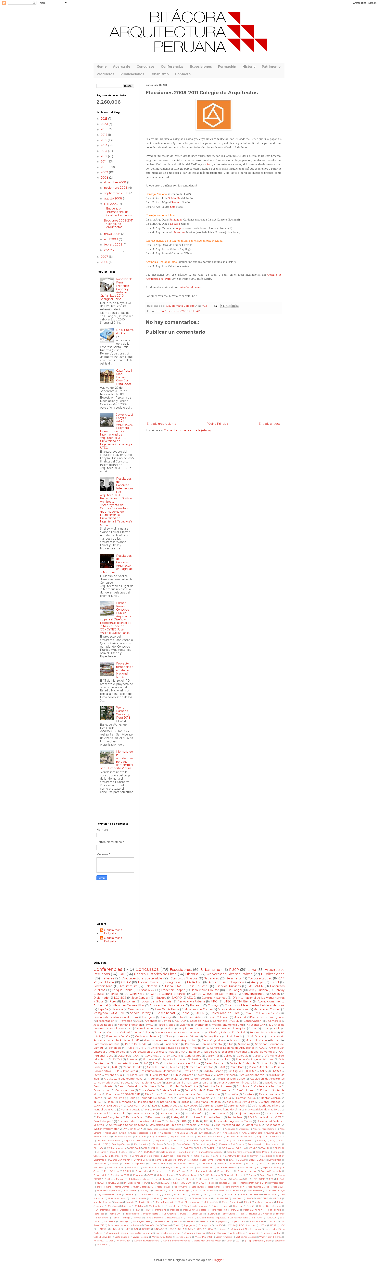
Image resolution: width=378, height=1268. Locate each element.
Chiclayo (213, 1005)
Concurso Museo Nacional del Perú (116, 1017)
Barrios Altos (141, 1144)
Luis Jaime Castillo (173, 1198)
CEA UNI (265, 1148)
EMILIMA (98, 1167)
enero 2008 (112, 250)
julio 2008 (111, 204)
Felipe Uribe (141, 1171)
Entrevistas (150, 1059)
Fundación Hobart (219, 1059)
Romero (176, 202)
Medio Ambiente (177, 1109)
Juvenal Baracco (270, 1101)
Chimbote (243, 1086)
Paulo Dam (237, 1067)
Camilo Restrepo (187, 1082)
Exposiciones (201, 66)
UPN (206, 1121)
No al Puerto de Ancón (125, 331)
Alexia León (111, 1132)
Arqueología (117, 1051)
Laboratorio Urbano (249, 1194)
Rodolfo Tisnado (213, 1071)
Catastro (277, 1152)
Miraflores (113, 1206)
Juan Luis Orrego (275, 1190)
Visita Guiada (122, 1237)
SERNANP (257, 1217)
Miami (247, 1202)
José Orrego (255, 1036)
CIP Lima (101, 1152)
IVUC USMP (186, 1182)
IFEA (271, 1179)
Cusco (257, 1055)
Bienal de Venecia (263, 1051)
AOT (218, 1129)
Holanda (190, 1179)
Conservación (252, 1020)
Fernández (176, 219)
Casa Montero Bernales (240, 1152)
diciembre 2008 (115, 182)
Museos (160, 997)
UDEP (200, 1013)
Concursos (146, 66)
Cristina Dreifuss (170, 1090)
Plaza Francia (273, 1209)
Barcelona (211, 1051)
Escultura (248, 1094)
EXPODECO (133, 1167)
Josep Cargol (214, 1186)
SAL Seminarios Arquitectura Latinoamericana (222, 1217)
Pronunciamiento (211, 1044)
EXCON (117, 1059)
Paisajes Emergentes (246, 1113)
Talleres (107, 978)
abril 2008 (111, 239)
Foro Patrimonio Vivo (201, 1171)
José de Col (159, 1190)
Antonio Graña (274, 1132)
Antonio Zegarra (123, 1136)
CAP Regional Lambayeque (165, 1148)
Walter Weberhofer (106, 1128)
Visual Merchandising (227, 1124)
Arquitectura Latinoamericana (123, 1078)
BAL (250, 1140)
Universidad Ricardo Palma (230, 974)
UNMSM (276, 1071)
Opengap (238, 1206)
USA (210, 1229)
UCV (282, 1225)
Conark (217, 1155)
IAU (247, 1179)
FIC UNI (127, 1171)
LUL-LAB (215, 1194)
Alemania (204, 1074)
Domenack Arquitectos (229, 1163)
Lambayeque (170, 1105)
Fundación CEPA (120, 1175)
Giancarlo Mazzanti (234, 1175)
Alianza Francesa (225, 1074)
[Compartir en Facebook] (233, 306)
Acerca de (121, 66)
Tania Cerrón (152, 1225)
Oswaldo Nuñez (194, 1113)
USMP (97, 1074)
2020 (105, 124)
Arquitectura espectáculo (137, 1140)
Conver (254, 1155)
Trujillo (130, 1047)
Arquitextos (161, 1140)
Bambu (166, 1020)
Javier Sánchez (215, 1063)
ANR (175, 1074)
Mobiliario (140, 1206)
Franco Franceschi (271, 1171)
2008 (105, 177)
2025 (104, 118)
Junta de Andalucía (242, 1063)
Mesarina (179, 232)
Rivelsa (138, 1217)
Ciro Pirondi (183, 1155)
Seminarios (234, 978)
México (276, 1040)
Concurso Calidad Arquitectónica (128, 1032)
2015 (104, 140)
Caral (177, 1055)
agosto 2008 (113, 198)
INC (146, 1063)
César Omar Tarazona (213, 1159)
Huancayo (166, 1017)
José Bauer (278, 1186)
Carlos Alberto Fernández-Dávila (237, 1082)
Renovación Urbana (191, 1001)
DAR (231, 1159)
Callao (266, 1028)
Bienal (274, 982)
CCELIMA (123, 1055)
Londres (154, 1198)
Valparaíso (254, 1233)
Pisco (155, 1044)
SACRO (176, 997)
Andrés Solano (230, 1132)
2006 (105, 262)
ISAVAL (165, 1182)
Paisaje (224, 1113)
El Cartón (188, 1167)
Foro (113, 1001)
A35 (138, 1020)
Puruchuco (196, 1213)
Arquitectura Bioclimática (167, 1005)
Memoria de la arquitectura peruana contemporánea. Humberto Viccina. (116, 760)
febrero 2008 (113, 244)
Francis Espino (225, 1171)
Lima (252, 970)
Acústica (244, 1129)
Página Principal (218, 423)
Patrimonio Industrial (107, 1044)
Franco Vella (100, 1175)
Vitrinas (198, 1047)
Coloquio (242, 1055)
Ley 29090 (191, 1105)
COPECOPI (150, 1152)
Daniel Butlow (257, 1159)
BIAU (182, 1051)
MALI (115, 1067)
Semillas (178, 1221)
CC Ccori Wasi (134, 994)
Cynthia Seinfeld (143, 1159)
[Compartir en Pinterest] (237, 306)
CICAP (137, 1055)
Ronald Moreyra (154, 1217)
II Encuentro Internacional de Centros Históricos (117, 212)
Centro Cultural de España (263, 1013)
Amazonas (165, 1132)
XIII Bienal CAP (256, 1024)
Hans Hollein (161, 1179)
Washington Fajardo (270, 1237)
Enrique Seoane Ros (263, 1032)
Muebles (175, 1067)
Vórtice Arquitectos (246, 1237)
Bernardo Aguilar (205, 1144)
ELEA (278, 1163)
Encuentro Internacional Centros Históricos (192, 1094)
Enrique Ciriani (148, 982)
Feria (132, 1097)
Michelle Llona (156, 1067)
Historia (249, 66)
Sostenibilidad (103, 986)
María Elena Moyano (189, 1202)
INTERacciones (132, 1182)
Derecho (114, 1163)
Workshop (201, 1024)
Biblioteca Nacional (234, 1051)
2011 (104, 161)
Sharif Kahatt (166, 1013)
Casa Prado (262, 1152)
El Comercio (273, 1020)
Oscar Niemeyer (170, 1113)
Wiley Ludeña (258, 990)
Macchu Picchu (102, 1202)
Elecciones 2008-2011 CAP (183, 311)
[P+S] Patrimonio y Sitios (258, 1240)
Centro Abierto (103, 1086)
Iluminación (126, 1101)
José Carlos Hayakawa (108, 1190)
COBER (125, 1152)
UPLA (181, 1229)
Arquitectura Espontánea (239, 1136)
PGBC (212, 1113)
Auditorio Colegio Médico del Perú (205, 1140)
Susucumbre (256, 1221)
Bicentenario (255, 1144)
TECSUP (251, 1071)
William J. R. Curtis (103, 1240)
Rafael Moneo (166, 1024)
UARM (183, 1121)
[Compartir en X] (230, 306)
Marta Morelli (153, 1109)
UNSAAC (159, 1229)
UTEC (227, 1001)
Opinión (251, 1206)
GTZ (216, 1097)
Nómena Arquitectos (199, 1067)
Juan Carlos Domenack (230, 1190)
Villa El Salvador (102, 1237)
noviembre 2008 (116, 187)
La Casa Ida (230, 1194)
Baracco (194, 1051)
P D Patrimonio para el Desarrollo (112, 1209)
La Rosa (175, 223)
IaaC (111, 1101)
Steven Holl (205, 1221)
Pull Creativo (169, 1213)
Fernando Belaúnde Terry (156, 1097)
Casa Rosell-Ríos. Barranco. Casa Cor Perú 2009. (124, 377)
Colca (206, 1155)
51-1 (130, 1028)
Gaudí (228, 1097)
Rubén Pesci (235, 1117)
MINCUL (277, 1198)
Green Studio (267, 1175)
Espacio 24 (146, 990)
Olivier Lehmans (220, 1206)
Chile (277, 1028)
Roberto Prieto (213, 1117)
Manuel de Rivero (105, 1109)
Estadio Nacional (270, 1094)
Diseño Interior (246, 1090)
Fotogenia (202, 1097)
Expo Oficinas (111, 1171)
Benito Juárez (184, 1144)
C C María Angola (116, 1148)
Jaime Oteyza (122, 1186)
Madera (118, 1202)
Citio (196, 1155)
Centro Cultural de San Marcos (214, 994)
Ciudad (98, 1032)
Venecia (191, 1124)
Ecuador (132, 1059)
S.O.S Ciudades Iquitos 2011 (264, 1117)
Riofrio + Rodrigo (121, 1217)
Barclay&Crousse (121, 1144)
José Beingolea (103, 1024)
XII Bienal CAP (135, 1074)
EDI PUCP (265, 1163)
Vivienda (185, 1024)
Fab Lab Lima (115, 1097)
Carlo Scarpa (193, 1055)
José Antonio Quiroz (258, 1186)
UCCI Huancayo (247, 1225)
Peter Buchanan (252, 1209)
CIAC (254, 1028)
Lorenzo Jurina (237, 1105)
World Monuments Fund (227, 1024)
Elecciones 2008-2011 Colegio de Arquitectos (118, 224)
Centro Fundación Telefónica (179, 1086)
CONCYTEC (152, 1055)
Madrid (130, 1202)
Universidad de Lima (224, 1013)
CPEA (166, 1055)
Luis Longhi (234, 990)
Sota (172, 206)
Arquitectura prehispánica (226, 982)
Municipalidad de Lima (233, 1009)
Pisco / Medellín (259, 1067)
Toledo (176, 1225)
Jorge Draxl (198, 1186)
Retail (242, 1213)
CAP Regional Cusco (148, 1082)
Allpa (123, 1132)
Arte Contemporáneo (197, 1078)
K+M (167, 1194)
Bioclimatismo (273, 1144)
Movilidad (240, 1017)
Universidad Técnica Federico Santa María (129, 1233)
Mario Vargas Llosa (214, 1040)
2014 (104, 145)
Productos (105, 74)
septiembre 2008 (116, 193)
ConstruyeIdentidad (235, 1155)
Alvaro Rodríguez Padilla (143, 1132)
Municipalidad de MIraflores (263, 1109)
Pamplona (160, 1209)
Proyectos (125, 1020)
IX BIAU (200, 1182)
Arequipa (257, 982)
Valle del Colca (237, 1233)
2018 (104, 129)
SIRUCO (271, 1217)
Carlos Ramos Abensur (211, 1152)
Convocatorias (124, 1090)
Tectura (170, 1121)
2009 (105, 172)
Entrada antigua (270, 423)
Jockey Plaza (212, 1036)
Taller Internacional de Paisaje (124, 1225)
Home (102, 66)
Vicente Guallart (272, 1233)
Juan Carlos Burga (179, 1190)
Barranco (196, 1005)
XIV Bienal (244, 1001)
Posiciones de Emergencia (267, 1017)
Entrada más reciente (161, 423)
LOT (154, 1105)
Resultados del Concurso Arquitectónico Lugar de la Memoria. (116, 564)
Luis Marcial (221, 1198)
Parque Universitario (194, 1209)
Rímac (189, 1217)
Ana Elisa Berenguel (186, 1132)
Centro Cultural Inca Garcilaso (137, 1086)
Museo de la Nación (142, 1113)
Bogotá (126, 1082)
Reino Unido (228, 1213)
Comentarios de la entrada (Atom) (187, 430)
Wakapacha (273, 1124)
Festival (196, 1059)
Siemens (190, 1221)
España (103, 1009)
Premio (190, 1044)
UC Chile (230, 1225)
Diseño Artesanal (159, 1163)
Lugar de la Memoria (156, 1001)
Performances (157, 1117)
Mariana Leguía (130, 1109)
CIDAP (126, 982)
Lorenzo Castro (213, 1105)
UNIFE (142, 1047)
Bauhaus (157, 1144)
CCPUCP (180, 1020)
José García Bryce (167, 1009)
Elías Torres (152, 1094)
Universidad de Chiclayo (165, 1124)
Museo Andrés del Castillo (110, 1113)
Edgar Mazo (172, 1167)
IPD (146, 1182)
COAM (113, 1152)
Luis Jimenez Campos (198, 1198)
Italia (180, 1017)
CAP (163, 311)
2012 (104, 156)
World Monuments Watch (208, 1240)
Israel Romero (103, 1186)
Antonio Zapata (102, 1136)
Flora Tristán (179, 1171)
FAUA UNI (194, 982)
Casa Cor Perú (198, 986)
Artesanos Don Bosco (231, 1078)
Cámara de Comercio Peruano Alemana (176, 1159)
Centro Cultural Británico (168, 994)
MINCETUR (263, 1198)
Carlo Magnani (187, 1152)
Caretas (207, 1082)
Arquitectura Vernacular (163, 1078)
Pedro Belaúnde (136, 1044)
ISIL (174, 1182)
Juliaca (129, 1194)
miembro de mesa (190, 287)
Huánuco (236, 1179)
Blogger (217, 1260)
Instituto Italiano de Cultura (182, 1063)
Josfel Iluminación (234, 1186)
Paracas (174, 1209)
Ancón (215, 1132)
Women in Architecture (146, 1240)
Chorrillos (168, 1155)
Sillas (230, 1044)
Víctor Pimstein (224, 1237)
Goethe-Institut (138, 1009)
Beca (169, 1144)
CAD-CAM (134, 1148)
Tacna (185, 1013)
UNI (136, 1229)
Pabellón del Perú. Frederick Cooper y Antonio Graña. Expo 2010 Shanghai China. (116, 289)
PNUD (221, 1067)
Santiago (124, 1221)
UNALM (115, 1229)
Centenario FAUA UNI (226, 1020)
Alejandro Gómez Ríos (128, 1005)
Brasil (114, 994)
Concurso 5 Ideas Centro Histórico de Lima (254, 1005)
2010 (104, 167)
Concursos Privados (184, 978)
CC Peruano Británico (234, 1148)
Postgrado (99, 1213)
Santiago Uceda (141, 1221)
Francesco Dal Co (118, 1036)
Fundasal (138, 1175)
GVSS (150, 1175)
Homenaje (204, 1179)
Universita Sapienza (195, 1233)
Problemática (132, 1213)
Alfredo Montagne (148, 1028)
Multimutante (156, 1206)
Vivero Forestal (140, 1237)
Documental (205, 1163)
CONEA (136, 1152)
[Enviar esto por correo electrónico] (222, 306)
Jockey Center (181, 1186)
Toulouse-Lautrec (260, 978)
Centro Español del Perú (145, 1155)
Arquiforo (141, 1136)
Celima (228, 1055)
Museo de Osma (256, 1040)
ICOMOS (120, 997)
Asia (171, 1051)
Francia (118, 1009)
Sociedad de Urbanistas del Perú (139, 1121)
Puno (183, 1213)
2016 (104, 135)
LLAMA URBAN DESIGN (108, 1105)
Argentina (151, 1020)
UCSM (263, 1225)
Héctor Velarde (271, 1097)
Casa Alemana (272, 1082)
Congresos (172, 982)
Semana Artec (162, 1221)
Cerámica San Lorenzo (217, 1086)
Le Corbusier (270, 1194)
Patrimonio (271, 66)
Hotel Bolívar (221, 1179)
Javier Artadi (195, 1017)
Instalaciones (146, 1101)
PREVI (148, 1209)
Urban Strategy (217, 1233)
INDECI (100, 1182)
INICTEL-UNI (114, 1182)
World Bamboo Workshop (176, 1240)
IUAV (156, 1063)
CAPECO (188, 1148)
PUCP (234, 970)
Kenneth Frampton (130, 1024)
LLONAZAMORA (137, 1105)
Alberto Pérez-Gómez (264, 1129)
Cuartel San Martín (119, 1159)
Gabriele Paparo (166, 1175)
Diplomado (101, 997)
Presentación (105, 1020)
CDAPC (253, 1148)
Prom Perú (193, 1117)
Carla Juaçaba (167, 1152)
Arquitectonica (158, 1136)
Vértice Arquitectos (162, 1237)
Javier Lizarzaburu (143, 1186)
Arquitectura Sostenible (142, 978)
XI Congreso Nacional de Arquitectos (230, 1047)
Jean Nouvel (163, 1186)
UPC (214, 1001)
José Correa (130, 1190)
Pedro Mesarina (218, 1209)
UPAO (171, 1229)
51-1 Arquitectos (158, 1074)
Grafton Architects (147, 1036)
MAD (250, 1198)
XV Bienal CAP (132, 1128)
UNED (127, 1229)
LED (205, 1194)
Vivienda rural (113, 1074)
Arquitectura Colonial (181, 1136)
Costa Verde (147, 1090)
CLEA (168, 1082)
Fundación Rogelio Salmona (254, 1059)
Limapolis (267, 1063)
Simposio (244, 1044)
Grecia (252, 1175)
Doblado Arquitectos (184, 1163)
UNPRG (146, 1229)
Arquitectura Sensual (108, 1140)
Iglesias (212, 1182)
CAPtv (199, 1148)
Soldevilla (174, 198)
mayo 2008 (112, 234)
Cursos (275, 994)
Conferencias (172, 66)
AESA (209, 1129)
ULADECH (102, 1229)
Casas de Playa (199, 1020)
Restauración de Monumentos (160, 1071)
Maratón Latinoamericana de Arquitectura (170, 1040)
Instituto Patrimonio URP (253, 1182)
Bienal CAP (173, 986)
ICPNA (168, 1036)
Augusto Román (236, 1140)
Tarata (166, 1225)
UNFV (263, 1071)
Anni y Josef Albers (252, 1132)
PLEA (137, 1209)
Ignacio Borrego (227, 1182)
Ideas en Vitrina (188, 1036)
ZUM (239, 1240)
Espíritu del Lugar (249, 1167)
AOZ (262, 1047)
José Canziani (141, 997)
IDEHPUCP (259, 1179)
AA (200, 1129)
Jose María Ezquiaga (207, 1101)
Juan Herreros (254, 1190)
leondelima (102, 1244)
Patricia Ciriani (135, 1117)
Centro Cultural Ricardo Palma (111, 1155)
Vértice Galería (184, 1237)
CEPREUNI (278, 1148)
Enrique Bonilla (122, 990)
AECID (191, 997)
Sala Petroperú (103, 1121)
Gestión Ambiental (189, 1175)
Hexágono (176, 1179)
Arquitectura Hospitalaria (271, 1136)
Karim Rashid (181, 1194)
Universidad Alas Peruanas (246, 1229)
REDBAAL (212, 1213)
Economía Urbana (153, 1167)
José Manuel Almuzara (239, 1101)
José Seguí (145, 1190)
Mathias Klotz (211, 1202)
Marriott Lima (145, 1202)
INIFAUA (98, 1101)
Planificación (172, 1044)
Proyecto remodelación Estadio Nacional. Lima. (124, 670)
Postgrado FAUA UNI (109, 1013)
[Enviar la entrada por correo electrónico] (215, 305)
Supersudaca (238, 1221)
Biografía (99, 1148)
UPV (190, 1229)
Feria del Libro (160, 1171)
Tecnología (114, 1047)
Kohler (195, 1194)
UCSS (273, 1225)
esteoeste (279, 1240)
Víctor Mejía (253, 1124)
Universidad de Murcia (168, 1233)
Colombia (151, 986)
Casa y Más (213, 1055)
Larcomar (128, 1001)
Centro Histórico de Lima (155, 974)
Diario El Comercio (219, 1090)
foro (209, 164)
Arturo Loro (177, 1140)
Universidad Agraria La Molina (233, 1121)
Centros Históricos (214, 997)
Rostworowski (174, 1217)
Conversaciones (253, 994)
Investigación (277, 1182)
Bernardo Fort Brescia (231, 1144)
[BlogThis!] (226, 306)
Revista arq (191, 1071)
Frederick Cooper (173, 990)
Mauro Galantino (231, 1202)
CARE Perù (213, 1148)
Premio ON (114, 1213)
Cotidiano (267, 1155)
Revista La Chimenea (260, 1213)
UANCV (219, 1225)
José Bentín (234, 1036)
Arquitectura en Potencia (195, 1028)
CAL (145, 1148)
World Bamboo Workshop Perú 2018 (123, 712)
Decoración (100, 1163)
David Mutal (275, 1159)
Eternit (98, 1097)
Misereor (126, 1206)
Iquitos (185, 1101)
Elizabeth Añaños (226, 1167)
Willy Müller (123, 1240)
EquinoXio (231, 1094)
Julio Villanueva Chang (148, 1194)
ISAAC (154, 1182)
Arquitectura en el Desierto (147, 1051)
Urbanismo (159, 74)
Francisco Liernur (247, 1171)
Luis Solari (237, 1198)
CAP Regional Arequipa (231, 1028)
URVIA (200, 1229)
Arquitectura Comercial (209, 1136)
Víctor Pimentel (203, 1237)
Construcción (102, 1090)
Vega (178, 228)
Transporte (205, 1225)
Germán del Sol (246, 1097)
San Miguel (235, 1071)
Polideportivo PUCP (106, 1071)
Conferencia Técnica (267, 1086)
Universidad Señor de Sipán (127, 1124)
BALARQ (261, 1140)
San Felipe (109, 1221)
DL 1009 (242, 1159)
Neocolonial (174, 1206)
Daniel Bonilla (193, 1090)
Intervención (168, 1101)
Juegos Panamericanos (108, 1194)
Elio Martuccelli (205, 1167)
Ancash (204, 1132)
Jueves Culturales (218, 1017)
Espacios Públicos (227, 986)
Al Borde (188, 1074)
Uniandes (222, 1229)
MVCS (149, 1024)
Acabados (230, 1129)
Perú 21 (235, 1209)
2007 (105, 256)
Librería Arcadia (117, 1198)
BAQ (272, 1140)
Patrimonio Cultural (267, 1009)
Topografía (189, 1225)
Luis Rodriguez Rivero (266, 1105)
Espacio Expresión (174, 1059)
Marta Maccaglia (165, 1202)
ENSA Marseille (115, 1167)
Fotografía (149, 1017)
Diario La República (134, 1163)
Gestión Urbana (211, 1175)
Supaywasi (221, 1221)
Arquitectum (128, 986)
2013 (104, 151)
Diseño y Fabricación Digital (227, 1032)
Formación (227, 66)
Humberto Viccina (126, 1063)
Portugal (176, 1117)
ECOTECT (251, 1163)
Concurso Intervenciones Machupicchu (180, 1032)
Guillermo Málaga (114, 1179)
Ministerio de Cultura (198, 1009)
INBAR (280, 1179)
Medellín (235, 1040)
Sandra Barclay (140, 1013)
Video (205, 1124)
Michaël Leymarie (264, 1202)
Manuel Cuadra (132, 1067)
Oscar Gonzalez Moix (270, 1206)
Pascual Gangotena (109, 1117)
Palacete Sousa (274, 1113)
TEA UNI (272, 1221)
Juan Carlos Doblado (204, 1190)
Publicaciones (132, 74)
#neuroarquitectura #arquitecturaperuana (170, 1129)
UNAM (195, 1121)
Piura (277, 1067)
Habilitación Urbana (139, 1179)
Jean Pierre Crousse (205, 990)
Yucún (229, 1240)
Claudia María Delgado (113, 931)
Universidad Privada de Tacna (170, 1047)
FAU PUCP (255, 986)
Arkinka (169, 1028)
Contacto (183, 74)
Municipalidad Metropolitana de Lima (217, 1109)
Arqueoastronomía (252, 1074)
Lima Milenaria (138, 1198)
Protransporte (150, 1213)
